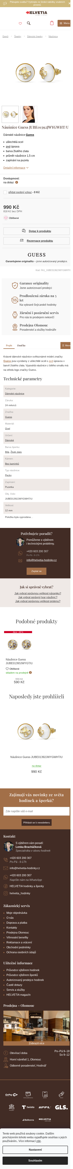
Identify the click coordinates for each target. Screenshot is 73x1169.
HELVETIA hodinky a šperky (27, 886)
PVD (8, 146)
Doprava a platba (16, 922)
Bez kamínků (12, 463)
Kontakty (11, 927)
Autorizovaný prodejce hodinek (25, 980)
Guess (30, 134)
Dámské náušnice (14, 393)
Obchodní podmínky (18, 947)
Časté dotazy (14, 984)
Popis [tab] (9, 345)
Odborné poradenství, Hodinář (28, 1065)
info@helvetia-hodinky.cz (41, 560)
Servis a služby (15, 989)
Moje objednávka (16, 912)
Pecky (8, 475)
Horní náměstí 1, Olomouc (25, 1059)
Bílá (7, 452)
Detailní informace (14, 167)
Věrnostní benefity (17, 937)
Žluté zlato (16, 452)
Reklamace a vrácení (19, 942)
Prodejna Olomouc (34, 325)
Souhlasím (35, 1160)
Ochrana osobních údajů (21, 952)
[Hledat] (28, 23)
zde (38, 1141)
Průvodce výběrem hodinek (22, 970)
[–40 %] (19, 644)
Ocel (7, 428)
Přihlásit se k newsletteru (36, 822)
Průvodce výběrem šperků (22, 975)
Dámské (9, 440)
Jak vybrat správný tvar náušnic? (37, 597)
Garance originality (34, 283)
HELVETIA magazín (18, 994)
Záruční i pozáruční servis (39, 312)
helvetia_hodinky (20, 893)
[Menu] (65, 23)
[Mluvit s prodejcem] (36, 231)
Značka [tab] (21, 345)
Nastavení (35, 1149)
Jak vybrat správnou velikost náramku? (37, 593)
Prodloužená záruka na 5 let (38, 297)
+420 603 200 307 (37, 551)
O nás (10, 917)
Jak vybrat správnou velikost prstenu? (37, 601)
